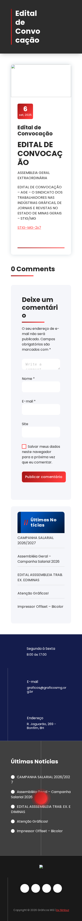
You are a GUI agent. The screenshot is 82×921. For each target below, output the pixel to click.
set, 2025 (25, 111)
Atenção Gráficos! (33, 593)
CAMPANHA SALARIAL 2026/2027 (35, 540)
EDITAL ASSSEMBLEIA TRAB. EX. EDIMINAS (40, 577)
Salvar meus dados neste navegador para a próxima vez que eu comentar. (41, 454)
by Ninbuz (62, 910)
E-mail (29, 401)
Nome (28, 378)
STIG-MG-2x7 (29, 227)
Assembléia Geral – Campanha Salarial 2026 (38, 559)
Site (25, 423)
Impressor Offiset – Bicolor (40, 606)
